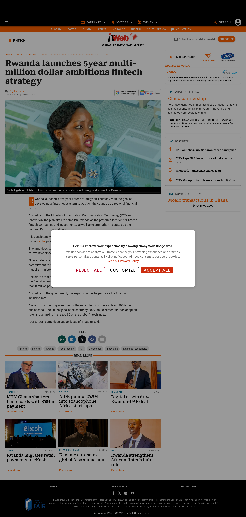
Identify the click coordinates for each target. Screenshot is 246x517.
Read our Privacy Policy (123, 261)
